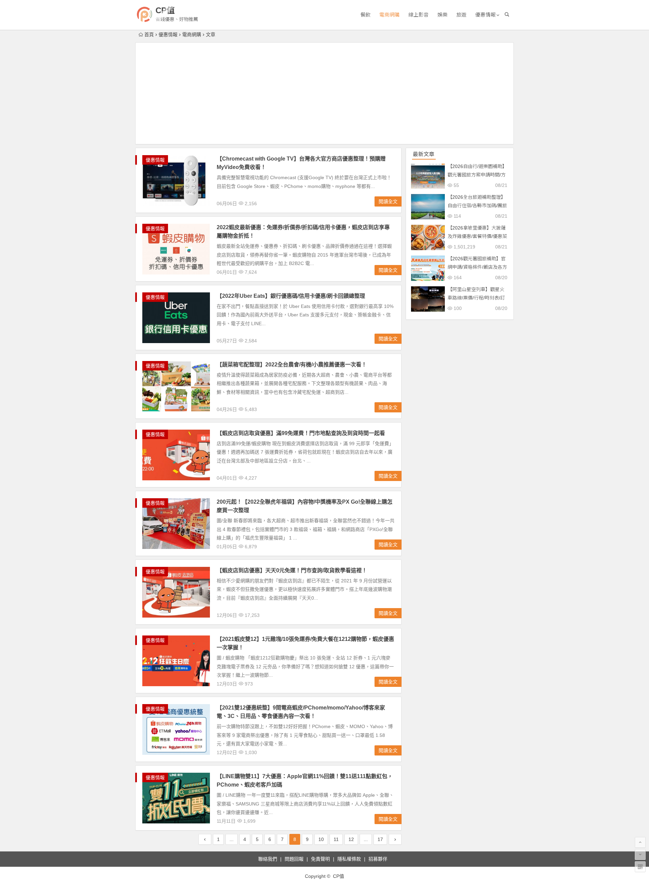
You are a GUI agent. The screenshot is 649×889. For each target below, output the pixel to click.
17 (380, 839)
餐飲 (365, 15)
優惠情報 (485, 15)
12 (351, 839)
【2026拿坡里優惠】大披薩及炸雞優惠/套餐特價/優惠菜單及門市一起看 (477, 236)
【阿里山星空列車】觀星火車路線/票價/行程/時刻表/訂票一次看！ (476, 298)
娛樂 (442, 15)
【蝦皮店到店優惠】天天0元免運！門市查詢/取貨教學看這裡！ (292, 570)
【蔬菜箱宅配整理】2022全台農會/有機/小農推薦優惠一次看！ (292, 364)
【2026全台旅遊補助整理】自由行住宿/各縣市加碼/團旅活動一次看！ (477, 205)
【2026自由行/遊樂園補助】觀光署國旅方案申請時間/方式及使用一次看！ (477, 175)
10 (321, 839)
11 (336, 839)
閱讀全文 (388, 201)
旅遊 (461, 15)
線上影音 (418, 15)
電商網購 (389, 15)
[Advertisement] (324, 93)
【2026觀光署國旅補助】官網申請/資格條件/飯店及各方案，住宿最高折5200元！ (477, 267)
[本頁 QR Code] (640, 866)
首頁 (149, 34)
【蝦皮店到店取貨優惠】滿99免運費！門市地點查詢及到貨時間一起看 (301, 433)
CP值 (165, 10)
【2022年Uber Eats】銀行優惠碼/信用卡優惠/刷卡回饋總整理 (291, 296)
